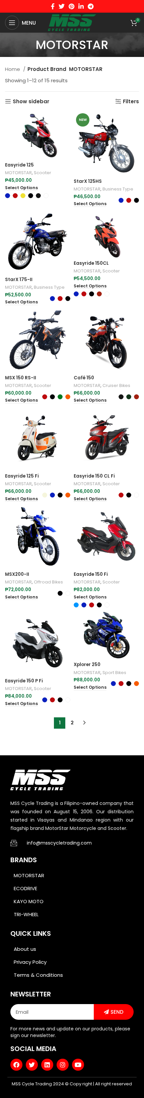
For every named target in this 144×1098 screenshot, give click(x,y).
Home (13, 69)
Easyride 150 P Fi (24, 681)
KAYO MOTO (29, 901)
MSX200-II (17, 574)
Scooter (42, 173)
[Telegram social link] (90, 6)
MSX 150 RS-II (20, 378)
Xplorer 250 (87, 664)
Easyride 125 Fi (22, 476)
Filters (131, 101)
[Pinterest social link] (71, 6)
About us (25, 948)
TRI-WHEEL (26, 914)
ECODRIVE (25, 888)
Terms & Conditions (38, 974)
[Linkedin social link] (81, 6)
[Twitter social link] (62, 6)
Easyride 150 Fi (91, 574)
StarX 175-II (18, 279)
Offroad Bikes (48, 582)
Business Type (117, 189)
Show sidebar (31, 101)
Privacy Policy (30, 961)
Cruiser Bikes (116, 385)
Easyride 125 (19, 165)
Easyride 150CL (91, 263)
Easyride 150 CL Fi (94, 476)
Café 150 (84, 378)
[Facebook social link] (53, 6)
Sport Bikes (114, 672)
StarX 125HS (88, 181)
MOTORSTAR (18, 173)
